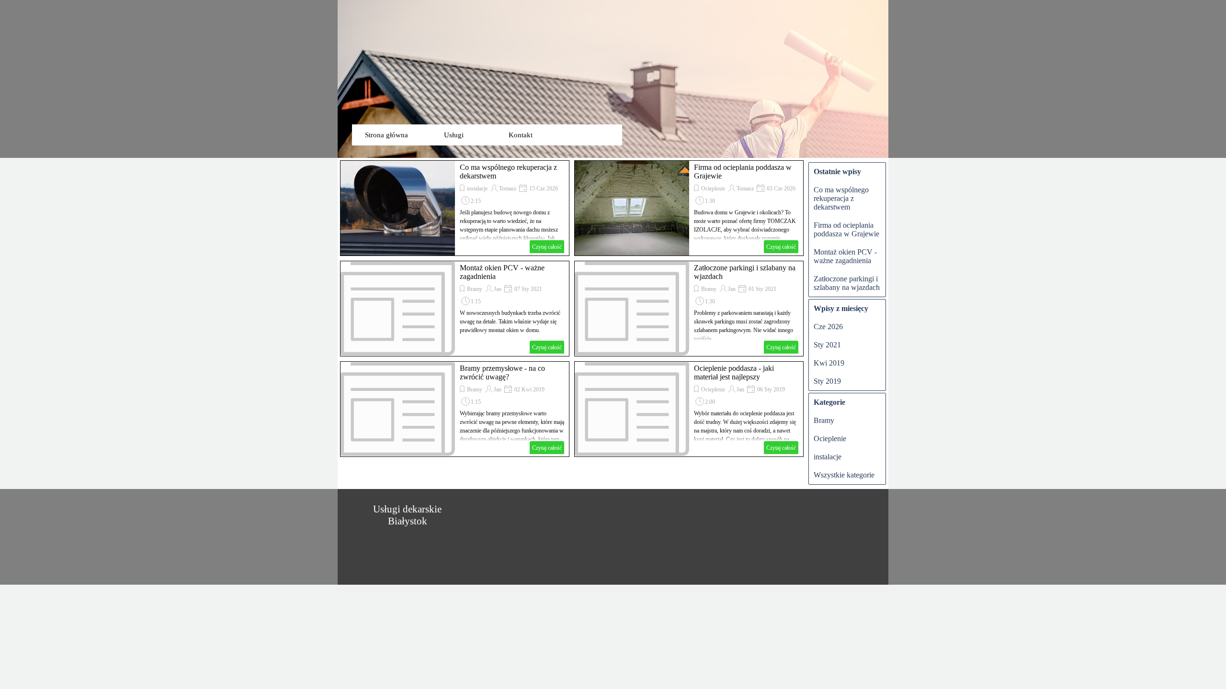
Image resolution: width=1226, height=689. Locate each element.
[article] (454, 208)
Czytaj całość (547, 247)
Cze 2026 (828, 326)
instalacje (477, 188)
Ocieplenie (713, 188)
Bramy (474, 289)
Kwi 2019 (829, 363)
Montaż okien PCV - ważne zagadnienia (845, 256)
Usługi (454, 135)
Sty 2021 (827, 345)
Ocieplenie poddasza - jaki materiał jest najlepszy (734, 372)
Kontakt (521, 135)
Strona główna (386, 135)
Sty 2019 (827, 381)
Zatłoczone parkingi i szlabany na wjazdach (847, 283)
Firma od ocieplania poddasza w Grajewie (846, 229)
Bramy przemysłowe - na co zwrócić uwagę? (502, 372)
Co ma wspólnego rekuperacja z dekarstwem (841, 198)
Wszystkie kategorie (844, 475)
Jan (497, 289)
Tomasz (507, 188)
